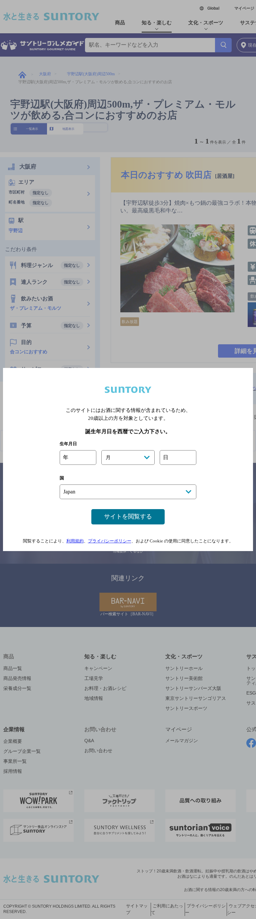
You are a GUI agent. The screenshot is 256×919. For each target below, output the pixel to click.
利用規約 (75, 540)
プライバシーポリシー (109, 540)
